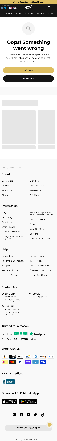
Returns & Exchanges (13, 261)
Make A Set (36, 190)
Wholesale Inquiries (40, 238)
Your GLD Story (38, 229)
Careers (34, 234)
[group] (28, 2)
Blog (32, 224)
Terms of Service (10, 275)
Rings (5, 195)
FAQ (4, 212)
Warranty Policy (10, 270)
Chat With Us (10, 297)
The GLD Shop (36, 440)
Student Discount (11, 231)
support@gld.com (40, 297)
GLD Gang (7, 217)
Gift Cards (35, 195)
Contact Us (7, 256)
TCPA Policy (36, 261)
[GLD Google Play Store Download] (28, 402)
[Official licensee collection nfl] (2, 8)
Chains (5, 185)
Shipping (6, 265)
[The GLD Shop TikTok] (42, 415)
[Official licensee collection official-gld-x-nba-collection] (14, 8)
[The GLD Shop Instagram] (14, 415)
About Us (7, 222)
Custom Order (37, 219)
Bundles (34, 181)
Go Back (28, 70)
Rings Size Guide (39, 275)
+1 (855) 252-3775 (12, 309)
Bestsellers (7, 181)
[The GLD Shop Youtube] (28, 415)
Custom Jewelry (38, 185)
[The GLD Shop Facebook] (21, 415)
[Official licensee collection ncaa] (5, 8)
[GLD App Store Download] (9, 402)
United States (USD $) (27, 428)
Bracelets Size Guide (40, 270)
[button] (44, 7)
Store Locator (9, 227)
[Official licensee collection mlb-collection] (10, 8)
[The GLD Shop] (28, 7)
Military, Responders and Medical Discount (41, 213)
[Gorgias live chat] (49, 424)
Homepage (28, 79)
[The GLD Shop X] (35, 415)
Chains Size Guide (39, 265)
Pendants (7, 190)
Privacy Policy (37, 256)
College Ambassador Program (12, 237)
